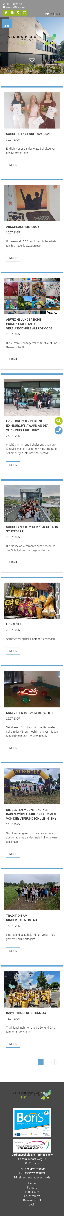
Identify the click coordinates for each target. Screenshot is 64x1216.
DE (47, 14)
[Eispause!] (32, 601)
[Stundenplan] (12, 13)
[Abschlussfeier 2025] (32, 203)
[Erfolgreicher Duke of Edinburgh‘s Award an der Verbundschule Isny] (32, 397)
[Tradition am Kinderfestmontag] (32, 892)
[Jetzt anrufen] (58, 430)
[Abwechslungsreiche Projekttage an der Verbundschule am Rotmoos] (32, 296)
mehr (13, 165)
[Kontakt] (18, 13)
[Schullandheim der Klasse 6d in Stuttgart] (32, 503)
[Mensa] (6, 13)
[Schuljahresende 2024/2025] (32, 110)
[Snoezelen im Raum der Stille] (32, 689)
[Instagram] (24, 13)
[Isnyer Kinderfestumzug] (32, 989)
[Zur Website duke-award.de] (32, 1145)
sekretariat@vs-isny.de (15, 7)
